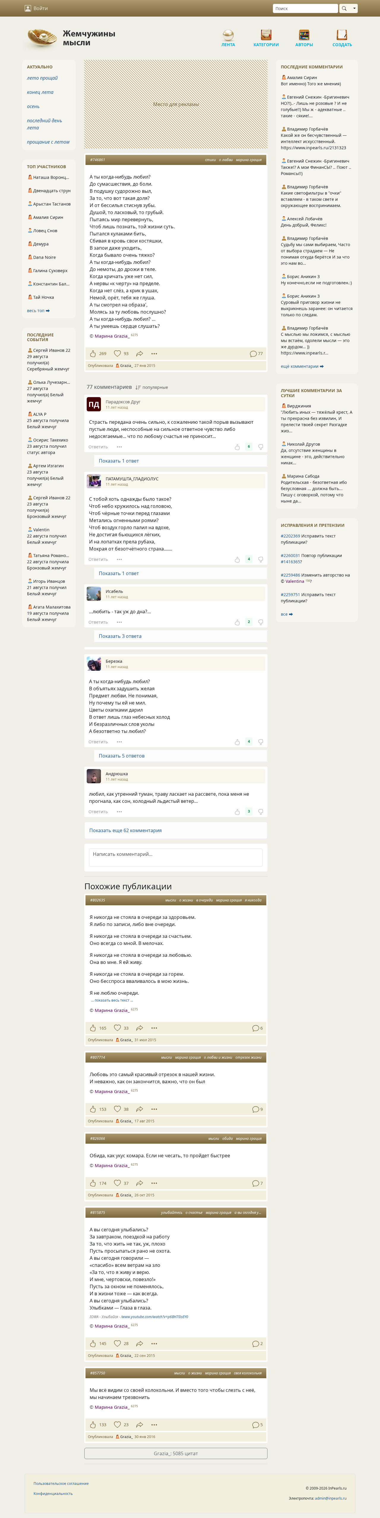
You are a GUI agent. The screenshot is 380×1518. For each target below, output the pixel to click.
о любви (226, 159)
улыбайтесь (171, 1212)
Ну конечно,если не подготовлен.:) (316, 282)
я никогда (253, 900)
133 (102, 1424)
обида (227, 1138)
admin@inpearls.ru (330, 1498)
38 (126, 1109)
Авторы (304, 32)
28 (126, 1343)
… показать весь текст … (112, 1000)
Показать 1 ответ (119, 461)
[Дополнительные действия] (154, 354)
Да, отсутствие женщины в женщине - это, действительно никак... (312, 456)
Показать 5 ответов (122, 755)
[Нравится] (93, 354)
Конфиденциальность (53, 1493)
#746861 (97, 159)
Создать (342, 32)
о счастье (194, 1212)
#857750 (97, 1373)
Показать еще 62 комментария (125, 830)
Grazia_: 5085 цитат (176, 1453)
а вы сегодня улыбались (255, 1212)
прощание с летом (48, 142)
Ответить (98, 447)
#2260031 (290, 555)
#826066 (97, 1138)
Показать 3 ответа (120, 636)
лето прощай (42, 78)
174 (102, 1183)
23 (126, 1424)
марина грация (249, 159)
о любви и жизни (218, 1057)
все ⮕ (287, 614)
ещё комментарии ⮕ (302, 366)
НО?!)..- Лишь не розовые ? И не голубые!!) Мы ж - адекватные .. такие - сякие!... (314, 109)
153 (102, 1109)
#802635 (97, 900)
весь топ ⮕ (38, 310)
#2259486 (290, 575)
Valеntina (295, 581)
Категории (266, 32)
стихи (210, 159)
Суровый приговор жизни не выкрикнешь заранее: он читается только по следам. (317, 308)
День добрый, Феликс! (304, 225)
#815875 (97, 1212)
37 (126, 1183)
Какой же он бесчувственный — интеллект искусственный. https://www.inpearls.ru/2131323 (314, 141)
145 (102, 1343)
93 (126, 353)
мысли (170, 900)
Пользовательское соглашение (61, 1483)
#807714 (97, 1057)
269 (102, 353)
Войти (41, 8)
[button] (175, 830)
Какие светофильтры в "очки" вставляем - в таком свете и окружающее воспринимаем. (311, 199)
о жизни (186, 900)
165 (102, 1028)
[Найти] (345, 8)
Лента (228, 32)
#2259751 (290, 594)
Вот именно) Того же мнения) (311, 83)
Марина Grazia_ (112, 336)
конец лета (40, 92)
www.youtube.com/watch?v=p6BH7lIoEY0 (155, 1316)
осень (33, 106)
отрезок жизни (248, 1057)
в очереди (204, 900)
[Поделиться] (139, 354)
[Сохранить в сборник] (117, 354)
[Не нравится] (260, 446)
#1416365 (290, 561)
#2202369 (290, 536)
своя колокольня (248, 1373)
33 (126, 1028)
